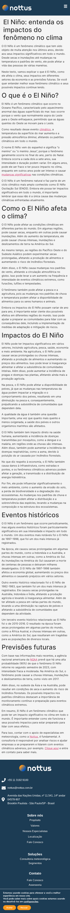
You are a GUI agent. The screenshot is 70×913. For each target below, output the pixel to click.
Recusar (24, 907)
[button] (65, 6)
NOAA (33, 659)
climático (45, 129)
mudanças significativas (16, 174)
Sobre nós (35, 815)
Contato (35, 873)
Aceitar (9, 907)
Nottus (34, 736)
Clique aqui (52, 748)
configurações (31, 901)
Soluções (35, 854)
